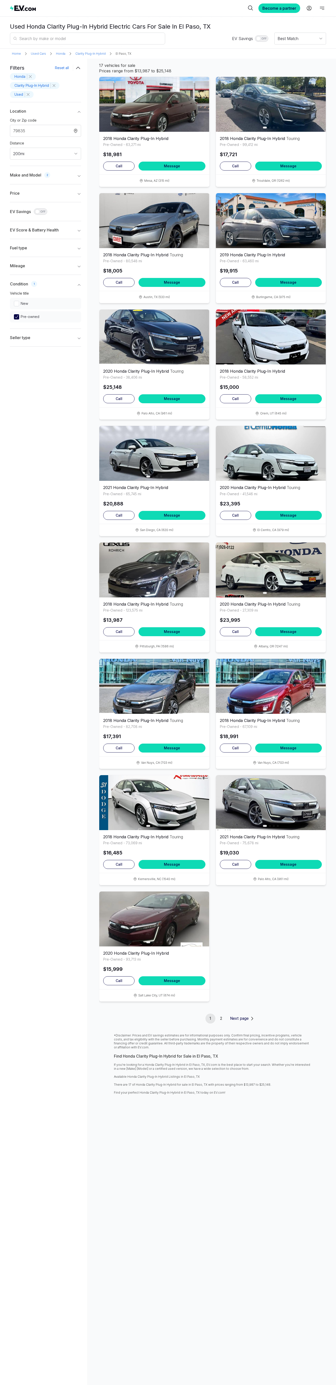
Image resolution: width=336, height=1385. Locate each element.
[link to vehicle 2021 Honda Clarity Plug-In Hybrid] (154, 453)
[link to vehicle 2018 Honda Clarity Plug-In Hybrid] (154, 104)
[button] (45, 112)
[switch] (261, 38)
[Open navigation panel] (322, 8)
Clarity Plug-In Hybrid (90, 53)
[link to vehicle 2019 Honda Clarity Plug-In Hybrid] (271, 220)
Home (16, 53)
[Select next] (201, 101)
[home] (128, 8)
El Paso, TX (123, 53)
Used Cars (38, 53)
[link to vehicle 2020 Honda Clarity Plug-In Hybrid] (154, 337)
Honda (60, 53)
